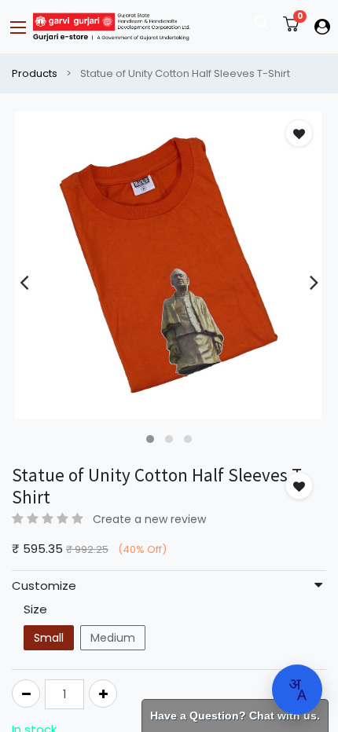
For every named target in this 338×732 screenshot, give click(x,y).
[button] (150, 439)
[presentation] (24, 282)
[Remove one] (26, 693)
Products (34, 73)
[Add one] (103, 693)
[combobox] (297, 690)
